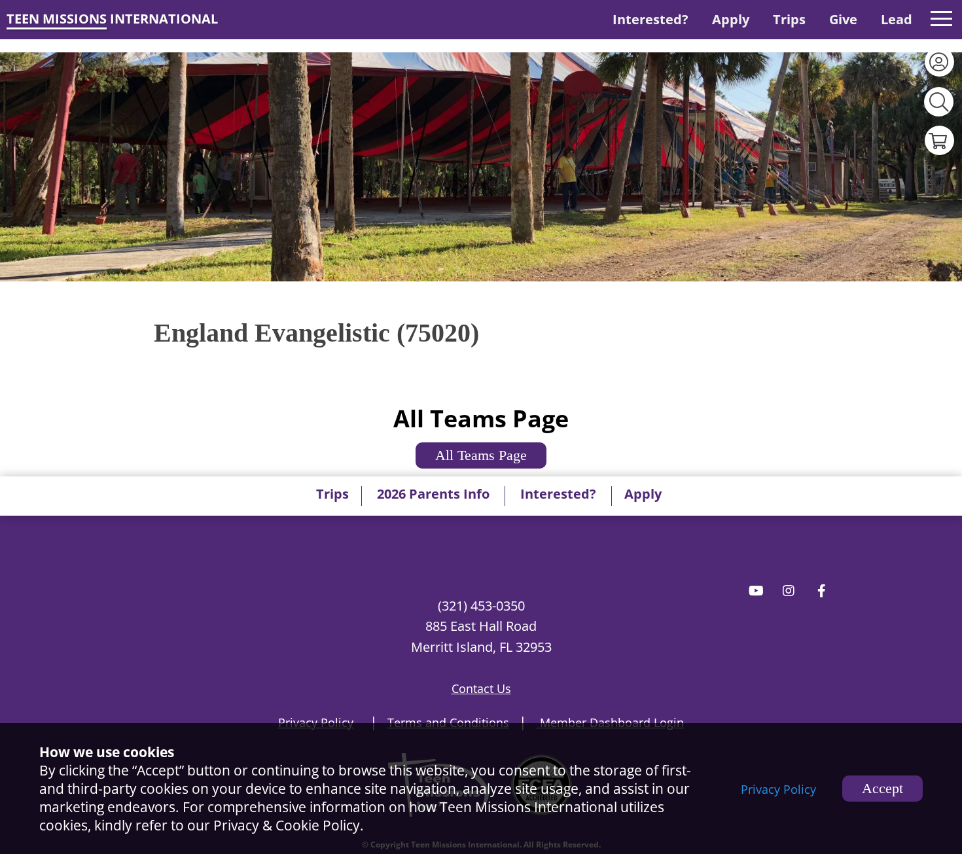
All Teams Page (481, 455)
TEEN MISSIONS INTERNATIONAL (112, 18)
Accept (882, 788)
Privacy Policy (778, 789)
